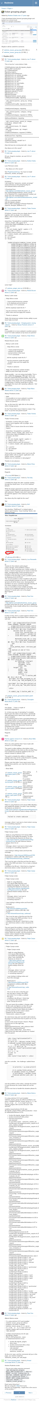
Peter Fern (30, 596)
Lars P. (29, 59)
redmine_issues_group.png (12, 50)
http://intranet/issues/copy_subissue (17, 858)
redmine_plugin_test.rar (14, 288)
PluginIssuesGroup (14, 172)
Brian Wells (32, 739)
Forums (4, 8)
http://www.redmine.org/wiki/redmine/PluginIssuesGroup (18, 889)
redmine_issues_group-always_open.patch (13, 794)
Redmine (13, 1400)
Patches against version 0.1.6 (13, 739)
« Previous (8, 1393)
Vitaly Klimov (31, 336)
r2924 (18, 1386)
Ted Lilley (30, 477)
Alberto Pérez (31, 464)
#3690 (15, 304)
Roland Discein (31, 290)
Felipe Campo (31, 800)
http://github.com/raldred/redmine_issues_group (21, 603)
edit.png (9, 557)
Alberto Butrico (31, 1093)
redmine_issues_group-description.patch (20, 696)
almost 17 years (9, 162)
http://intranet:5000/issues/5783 (25, 855)
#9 (30, 224)
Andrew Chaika (13, 15)
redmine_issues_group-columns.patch (13, 787)
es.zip (9, 475)
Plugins (10, 8)
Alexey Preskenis (22, 325)
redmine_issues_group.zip (12, 52)
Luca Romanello (31, 559)
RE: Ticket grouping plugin (12, 59)
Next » (31, 1393)
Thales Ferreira (31, 208)
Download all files (36, 49)
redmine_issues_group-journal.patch (21, 782)
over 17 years (22, 15)
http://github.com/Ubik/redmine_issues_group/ (20, 191)
